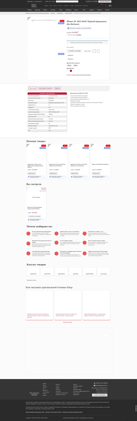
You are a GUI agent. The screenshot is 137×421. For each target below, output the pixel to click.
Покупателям (78, 5)
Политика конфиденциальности (81, 391)
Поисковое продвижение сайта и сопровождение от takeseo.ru (78, 417)
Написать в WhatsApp (101, 390)
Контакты (85, 5)
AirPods (45, 387)
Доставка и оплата (60, 394)
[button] (70, 55)
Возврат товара (77, 389)
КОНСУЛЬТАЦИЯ (100, 395)
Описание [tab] (32, 88)
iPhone (44, 383)
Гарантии (66, 5)
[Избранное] (99, 5)
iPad (44, 388)
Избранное (76, 394)
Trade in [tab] (57, 88)
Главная (46, 5)
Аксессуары (46, 392)
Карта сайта (76, 393)
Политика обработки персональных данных (35, 412)
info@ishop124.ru (101, 385)
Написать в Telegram (101, 392)
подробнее (78, 34)
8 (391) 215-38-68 (91, 1)
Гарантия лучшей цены (62, 393)
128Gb (69, 65)
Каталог (58, 384)
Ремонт (45, 393)
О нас (50, 5)
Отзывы (72, 5)
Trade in (60, 5)
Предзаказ (31, 173)
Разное (44, 395)
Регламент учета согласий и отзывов (53, 412)
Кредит (55, 5)
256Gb (75, 65)
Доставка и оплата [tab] (45, 88)
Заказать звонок (104, 1)
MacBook (45, 390)
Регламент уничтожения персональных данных (72, 412)
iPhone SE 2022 (76, 75)
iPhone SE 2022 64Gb (85, 75)
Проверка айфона (77, 386)
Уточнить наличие (74, 51)
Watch (44, 385)
